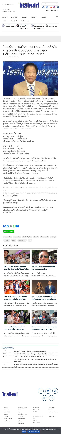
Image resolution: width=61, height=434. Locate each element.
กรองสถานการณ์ (22, 407)
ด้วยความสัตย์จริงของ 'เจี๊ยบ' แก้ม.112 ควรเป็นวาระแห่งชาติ (14, 328)
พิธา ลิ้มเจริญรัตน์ (27, 237)
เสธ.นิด (13, 240)
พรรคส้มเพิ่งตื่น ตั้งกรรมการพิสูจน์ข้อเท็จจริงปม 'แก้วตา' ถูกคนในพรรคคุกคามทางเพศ (44, 299)
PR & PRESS (51, 407)
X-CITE (35, 412)
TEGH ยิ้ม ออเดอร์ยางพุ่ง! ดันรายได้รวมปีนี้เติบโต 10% (29, 357)
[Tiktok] (58, 7)
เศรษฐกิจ (34, 17)
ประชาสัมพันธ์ (21, 419)
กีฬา (19, 412)
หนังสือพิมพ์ (13, 21)
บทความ (6, 414)
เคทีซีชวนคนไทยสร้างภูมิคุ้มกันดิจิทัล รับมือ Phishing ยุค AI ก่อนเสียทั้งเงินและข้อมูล (36, 365)
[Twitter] (47, 7)
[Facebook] (43, 7)
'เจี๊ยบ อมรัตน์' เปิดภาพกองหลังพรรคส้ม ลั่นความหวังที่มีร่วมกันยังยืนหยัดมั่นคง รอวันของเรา (16, 269)
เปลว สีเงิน (14, 17)
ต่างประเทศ (44, 17)
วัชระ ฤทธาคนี (44, 237)
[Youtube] (51, 7)
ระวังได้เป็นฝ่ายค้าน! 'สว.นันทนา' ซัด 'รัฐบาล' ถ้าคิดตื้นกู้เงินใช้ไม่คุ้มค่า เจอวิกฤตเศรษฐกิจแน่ (35, 360)
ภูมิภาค (20, 421)
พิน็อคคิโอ (36, 237)
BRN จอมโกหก (53, 27)
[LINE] (51, 398)
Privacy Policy (52, 417)
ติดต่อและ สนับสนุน (53, 412)
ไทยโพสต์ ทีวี (24, 21)
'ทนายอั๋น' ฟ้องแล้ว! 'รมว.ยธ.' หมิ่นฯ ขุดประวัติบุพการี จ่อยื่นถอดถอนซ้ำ (33, 354)
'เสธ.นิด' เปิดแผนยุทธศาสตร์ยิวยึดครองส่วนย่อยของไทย (43, 267)
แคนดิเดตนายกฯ (22, 240)
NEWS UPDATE (8, 348)
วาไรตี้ (19, 410)
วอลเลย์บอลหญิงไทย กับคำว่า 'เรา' (39, 28)
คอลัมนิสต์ (24, 17)
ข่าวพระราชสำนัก (8, 419)
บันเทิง (4, 21)
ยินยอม (24, 431)
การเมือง (4, 17)
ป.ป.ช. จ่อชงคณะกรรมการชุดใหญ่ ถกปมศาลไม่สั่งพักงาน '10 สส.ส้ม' (44, 328)
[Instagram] (54, 7)
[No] (59, 430)
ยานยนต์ (35, 414)
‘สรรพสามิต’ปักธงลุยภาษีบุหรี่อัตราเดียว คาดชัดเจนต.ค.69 (30, 351)
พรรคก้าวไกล (17, 237)
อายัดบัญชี (53, 237)
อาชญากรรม (36, 409)
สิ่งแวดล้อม (21, 423)
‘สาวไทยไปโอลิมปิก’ (10, 27)
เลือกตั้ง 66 (6, 240)
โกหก (30, 240)
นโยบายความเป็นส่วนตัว (34, 431)
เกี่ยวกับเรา (51, 410)
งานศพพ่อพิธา (7, 237)
